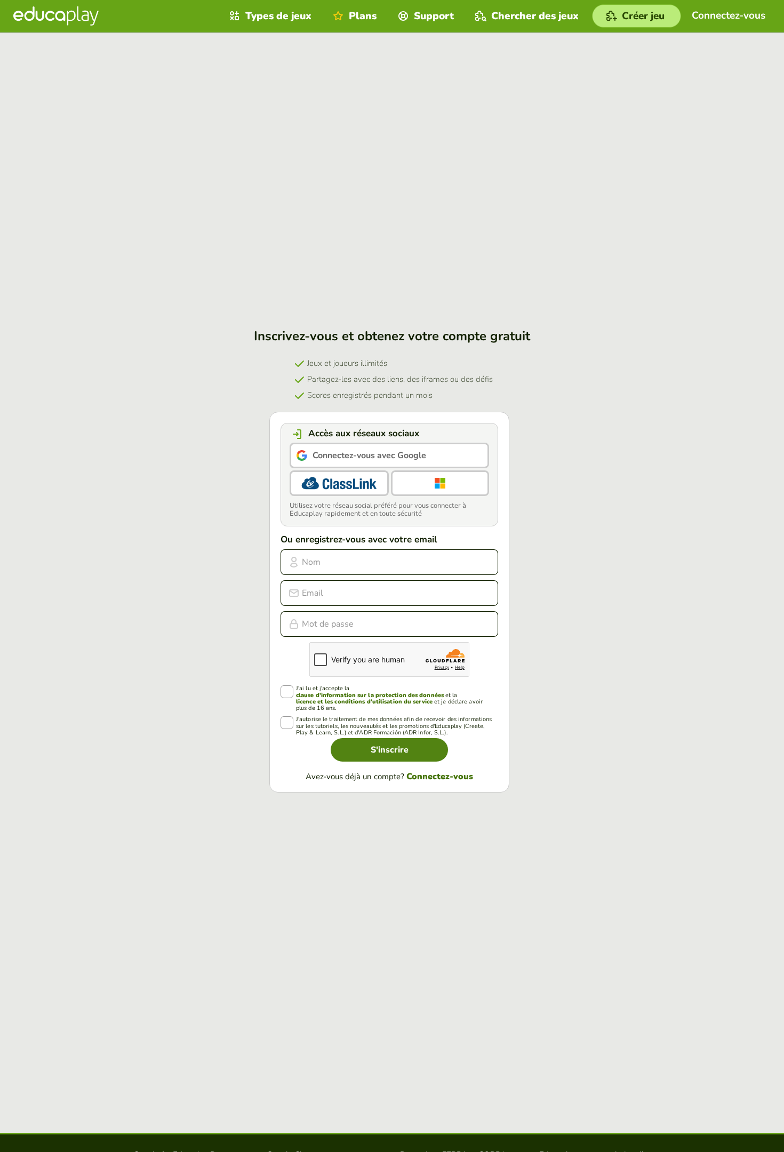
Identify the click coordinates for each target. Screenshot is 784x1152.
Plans (363, 16)
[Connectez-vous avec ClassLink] (339, 483)
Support (434, 16)
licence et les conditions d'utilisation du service (364, 702)
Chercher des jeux (535, 16)
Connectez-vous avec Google (369, 455)
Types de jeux (278, 16)
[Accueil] (56, 16)
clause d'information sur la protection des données (370, 695)
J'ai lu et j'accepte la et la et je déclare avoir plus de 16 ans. (389, 698)
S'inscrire (390, 750)
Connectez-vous (439, 776)
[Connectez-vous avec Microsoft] (440, 483)
